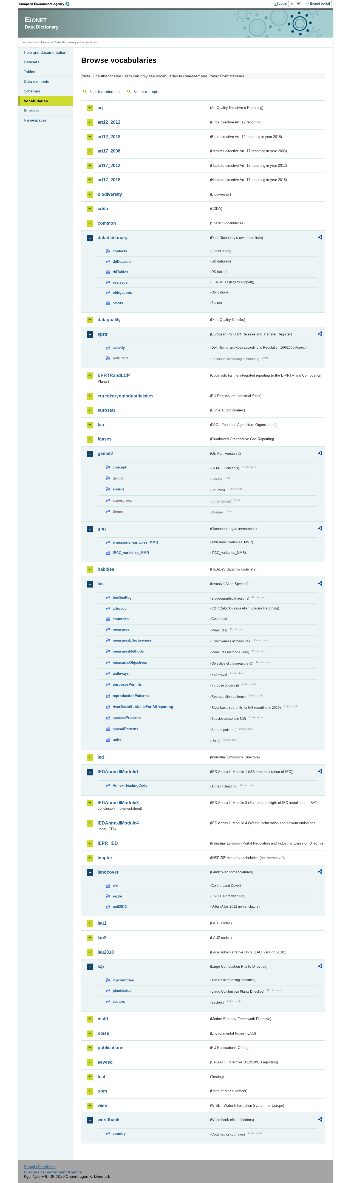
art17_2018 (109, 179)
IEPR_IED (108, 843)
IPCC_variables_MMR (131, 553)
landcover (108, 872)
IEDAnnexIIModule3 (118, 802)
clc (115, 886)
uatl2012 (120, 907)
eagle (117, 896)
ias (101, 583)
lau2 (102, 937)
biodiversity (110, 194)
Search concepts (146, 92)
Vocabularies (36, 101)
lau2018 (106, 952)
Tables (29, 71)
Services (31, 110)
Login (283, 3)
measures (121, 629)
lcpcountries (123, 980)
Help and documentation (45, 52)
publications (110, 1047)
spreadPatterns (125, 729)
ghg (102, 528)
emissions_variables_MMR (135, 542)
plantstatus (122, 991)
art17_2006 (109, 151)
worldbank (109, 1119)
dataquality (109, 319)
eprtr (102, 334)
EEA (46, 4)
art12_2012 (109, 122)
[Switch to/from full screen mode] (300, 4)
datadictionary (113, 237)
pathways (121, 673)
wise (102, 1105)
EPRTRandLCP (114, 375)
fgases (105, 439)
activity (119, 348)
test (101, 1076)
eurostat (106, 410)
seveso (105, 1062)
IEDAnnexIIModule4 (118, 823)
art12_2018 (109, 136)
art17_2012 (109, 165)
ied (101, 757)
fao (101, 424)
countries (121, 619)
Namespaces (35, 120)
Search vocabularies (104, 92)
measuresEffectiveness (132, 640)
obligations (122, 292)
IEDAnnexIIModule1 (118, 771)
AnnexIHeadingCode (130, 785)
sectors (119, 1002)
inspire (105, 858)
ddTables (120, 272)
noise (103, 1033)
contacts (120, 251)
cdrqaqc (119, 608)
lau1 (102, 923)
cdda (103, 208)
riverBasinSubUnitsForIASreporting (143, 707)
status (118, 303)
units (117, 740)
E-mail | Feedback (39, 1167)
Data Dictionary (65, 42)
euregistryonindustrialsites (126, 396)
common (107, 223)
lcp (101, 966)
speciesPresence (127, 718)
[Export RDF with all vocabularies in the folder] (320, 238)
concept (119, 467)
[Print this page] (293, 4)
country (119, 1133)
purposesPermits (127, 684)
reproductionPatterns (131, 696)
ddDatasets (122, 261)
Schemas (32, 91)
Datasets (31, 62)
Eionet (45, 42)
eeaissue (120, 282)
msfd (103, 1019)
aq (100, 107)
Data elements (36, 81)
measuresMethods (128, 651)
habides (106, 569)
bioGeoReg (122, 597)
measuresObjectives (130, 662)
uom (102, 1091)
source (118, 489)
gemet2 (105, 453)
